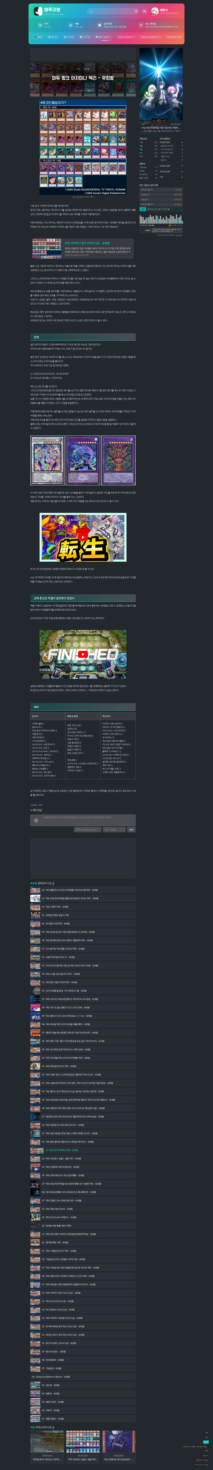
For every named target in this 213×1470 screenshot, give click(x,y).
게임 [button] (78, 69)
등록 (131, 829)
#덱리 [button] (40, 805)
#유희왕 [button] (33, 805)
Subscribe (178, 235)
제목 (206, 1432)
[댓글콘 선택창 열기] (36, 820)
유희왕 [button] (86, 69)
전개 (206, 1442)
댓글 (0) (205, 1455)
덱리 (206, 1451)
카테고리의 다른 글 (201, 1464)
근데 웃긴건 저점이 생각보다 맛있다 (195, 1446)
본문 (206, 1437)
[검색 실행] (136, 11)
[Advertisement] (83, 54)
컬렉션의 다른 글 (202, 1460)
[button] (175, 225)
